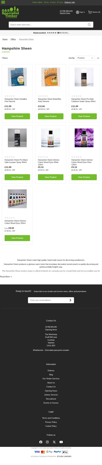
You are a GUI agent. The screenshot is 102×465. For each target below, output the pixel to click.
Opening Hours (51, 391)
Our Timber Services (51, 379)
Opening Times (65, 13)
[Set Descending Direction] (98, 58)
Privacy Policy (51, 422)
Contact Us (51, 387)
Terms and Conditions (51, 418)
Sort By (72, 58)
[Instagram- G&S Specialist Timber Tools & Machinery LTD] (47, 442)
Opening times (51, 330)
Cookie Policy (51, 426)
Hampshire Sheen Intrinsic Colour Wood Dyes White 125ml (48, 162)
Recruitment (51, 399)
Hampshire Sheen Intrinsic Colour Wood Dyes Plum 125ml (82, 162)
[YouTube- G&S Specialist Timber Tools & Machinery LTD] (61, 442)
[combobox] (51, 25)
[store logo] (29, 12)
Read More (5, 277)
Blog (51, 375)
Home (4, 39)
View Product (17, 116)
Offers (13, 39)
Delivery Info (70, 2)
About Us (51, 383)
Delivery (51, 370)
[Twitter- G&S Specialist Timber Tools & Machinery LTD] (54, 442)
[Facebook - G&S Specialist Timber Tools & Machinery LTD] (40, 442)
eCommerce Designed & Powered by (43, 456)
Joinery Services (51, 395)
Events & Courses (51, 403)
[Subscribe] (70, 300)
